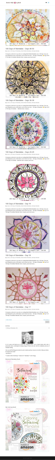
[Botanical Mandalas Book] (28, 403)
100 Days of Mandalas (16, 51)
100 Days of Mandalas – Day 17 (18, 307)
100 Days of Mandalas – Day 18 (18, 255)
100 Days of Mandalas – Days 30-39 (20, 100)
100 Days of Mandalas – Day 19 (18, 203)
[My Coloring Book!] (28, 451)
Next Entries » (46, 319)
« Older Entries (9, 319)
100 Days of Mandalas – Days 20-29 (20, 152)
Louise (8, 51)
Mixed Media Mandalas (26, 51)
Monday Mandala (35, 51)
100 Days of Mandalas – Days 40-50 (20, 48)
